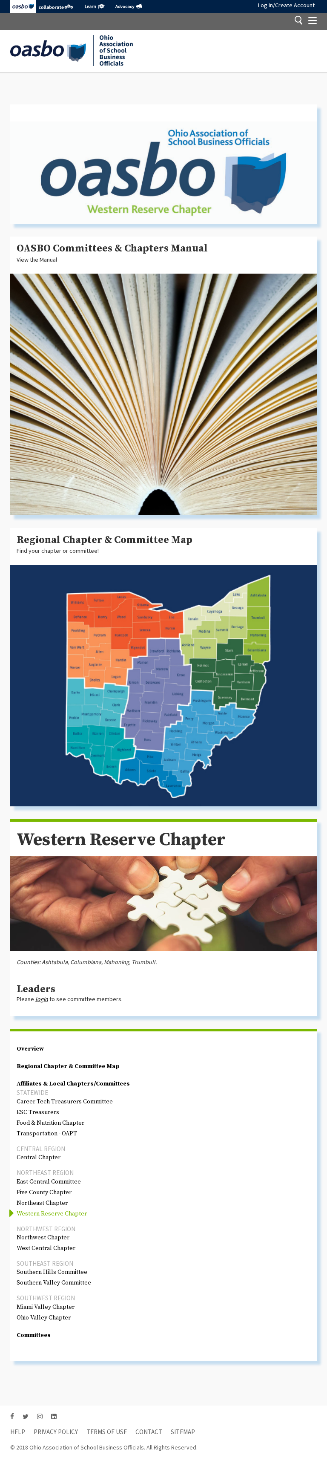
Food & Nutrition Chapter (50, 1123)
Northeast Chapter (42, 1203)
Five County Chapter (44, 1192)
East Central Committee (49, 1182)
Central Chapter (38, 1157)
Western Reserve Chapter (52, 1214)
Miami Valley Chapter (46, 1307)
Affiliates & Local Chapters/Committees (73, 1084)
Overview (30, 1049)
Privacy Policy (56, 1432)
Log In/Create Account (286, 5)
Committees (34, 1335)
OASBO (23, 6)
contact (148, 1432)
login (41, 999)
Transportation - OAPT (47, 1134)
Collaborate (56, 6)
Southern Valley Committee (54, 1283)
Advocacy (128, 6)
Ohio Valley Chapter (44, 1318)
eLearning (94, 6)
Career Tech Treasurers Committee (65, 1102)
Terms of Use (106, 1432)
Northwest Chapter (43, 1237)
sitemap (183, 1432)
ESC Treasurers (38, 1112)
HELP (17, 1432)
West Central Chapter (46, 1248)
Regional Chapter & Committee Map (68, 1066)
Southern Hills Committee (52, 1272)
